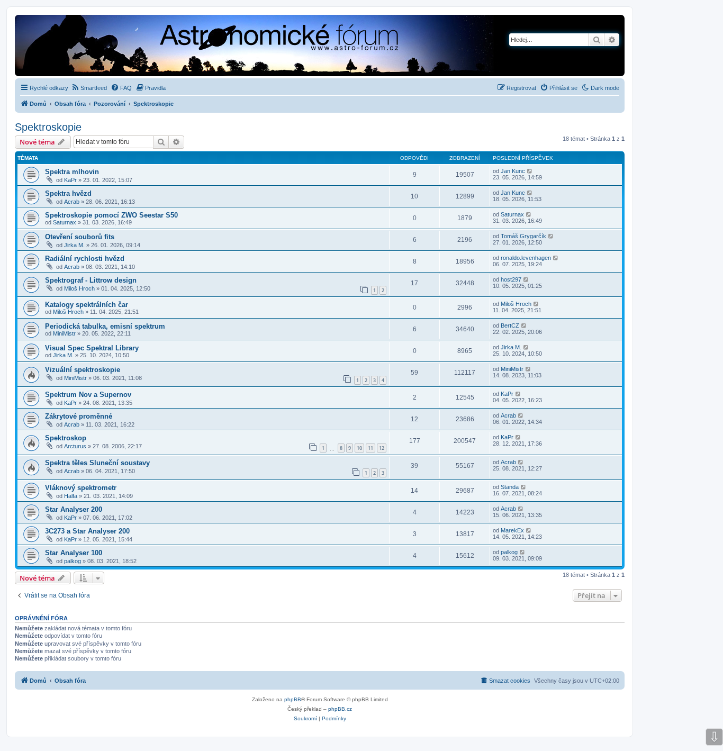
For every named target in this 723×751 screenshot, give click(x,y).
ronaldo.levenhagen (526, 258)
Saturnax (64, 222)
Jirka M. (74, 245)
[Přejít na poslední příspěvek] (530, 171)
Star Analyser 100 (73, 553)
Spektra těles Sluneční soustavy (97, 463)
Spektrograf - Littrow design (91, 280)
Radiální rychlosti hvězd (84, 259)
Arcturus (75, 446)
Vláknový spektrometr (80, 488)
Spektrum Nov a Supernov (88, 395)
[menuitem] (89, 88)
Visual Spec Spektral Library (92, 348)
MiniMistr (64, 333)
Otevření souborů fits (79, 237)
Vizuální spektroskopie (82, 370)
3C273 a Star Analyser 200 (87, 531)
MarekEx (512, 530)
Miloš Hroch (79, 288)
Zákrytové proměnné (78, 416)
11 (370, 448)
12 (381, 448)
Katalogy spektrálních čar (86, 305)
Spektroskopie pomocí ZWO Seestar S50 (111, 215)
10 (359, 448)
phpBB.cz (340, 709)
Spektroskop (65, 438)
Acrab (71, 201)
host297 (511, 279)
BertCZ (510, 325)
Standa (510, 487)
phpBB (292, 699)
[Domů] (219, 46)
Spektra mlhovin (72, 172)
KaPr (70, 180)
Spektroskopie (48, 127)
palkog (72, 561)
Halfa (70, 496)
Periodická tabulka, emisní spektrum (105, 326)
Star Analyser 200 (73, 509)
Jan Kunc (513, 171)
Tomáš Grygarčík (523, 236)
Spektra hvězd (68, 193)
